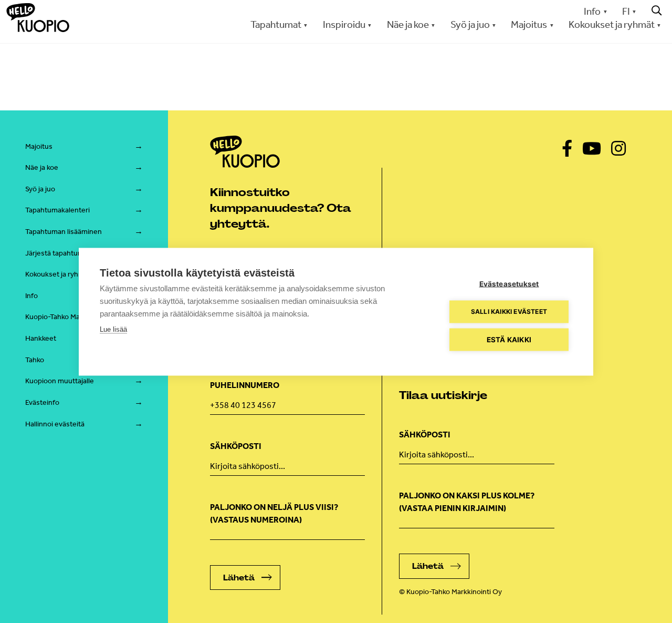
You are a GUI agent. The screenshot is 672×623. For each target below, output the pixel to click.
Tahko (34, 359)
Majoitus (38, 146)
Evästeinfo (42, 402)
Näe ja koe (41, 167)
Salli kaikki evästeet (509, 311)
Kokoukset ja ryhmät (58, 274)
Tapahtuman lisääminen (63, 231)
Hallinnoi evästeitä (55, 424)
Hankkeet (40, 338)
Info (592, 11)
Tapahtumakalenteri (57, 210)
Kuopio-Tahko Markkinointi (67, 316)
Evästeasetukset (509, 283)
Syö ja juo (40, 189)
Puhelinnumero (244, 385)
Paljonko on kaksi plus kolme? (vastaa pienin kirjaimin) (466, 502)
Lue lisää (113, 329)
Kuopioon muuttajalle (59, 380)
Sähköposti (235, 446)
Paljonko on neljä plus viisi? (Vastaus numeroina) (274, 513)
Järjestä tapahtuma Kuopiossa (74, 253)
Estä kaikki (509, 339)
